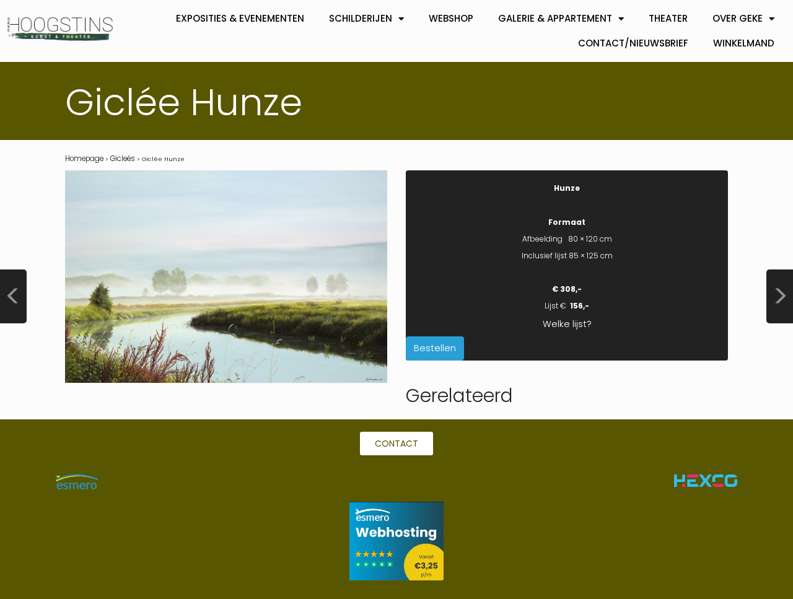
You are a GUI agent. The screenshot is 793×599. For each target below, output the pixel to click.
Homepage (84, 159)
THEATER (668, 18)
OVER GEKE (737, 18)
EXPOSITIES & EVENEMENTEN (240, 18)
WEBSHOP (451, 18)
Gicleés (122, 159)
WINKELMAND (743, 43)
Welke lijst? (567, 324)
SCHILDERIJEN (360, 18)
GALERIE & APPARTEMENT (555, 18)
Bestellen (435, 348)
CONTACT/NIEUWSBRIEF (633, 43)
